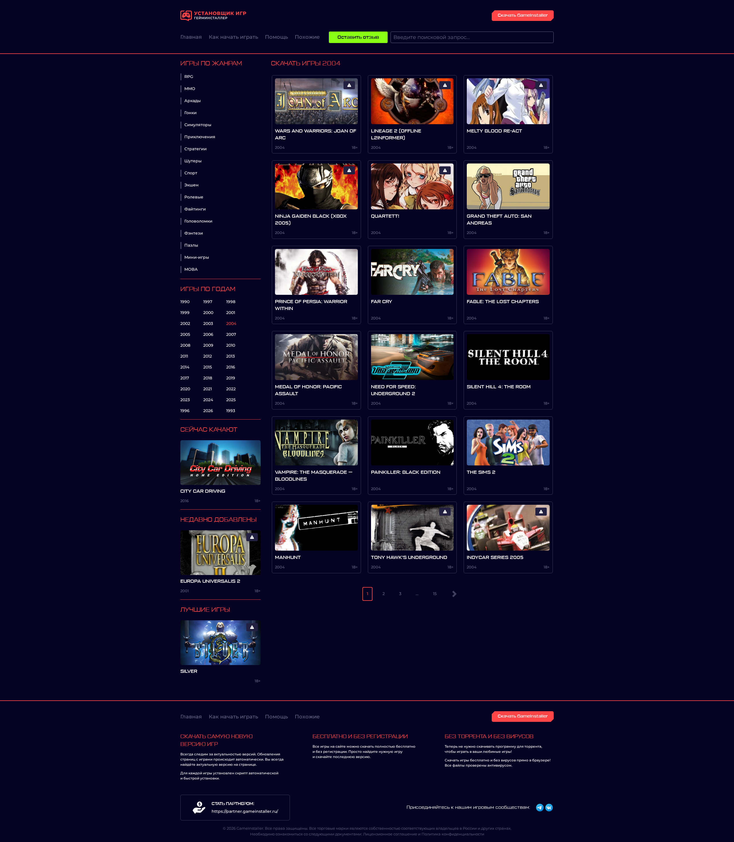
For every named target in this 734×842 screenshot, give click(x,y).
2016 (230, 367)
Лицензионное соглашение (390, 834)
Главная (191, 37)
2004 (231, 323)
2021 (207, 388)
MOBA (191, 269)
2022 (231, 388)
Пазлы (191, 245)
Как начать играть (233, 37)
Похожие (307, 37)
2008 (185, 345)
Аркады (192, 100)
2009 (208, 345)
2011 (184, 356)
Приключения (199, 136)
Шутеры (193, 160)
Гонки (190, 112)
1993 (230, 410)
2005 (185, 334)
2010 (230, 345)
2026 (208, 410)
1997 (207, 301)
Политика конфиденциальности (452, 834)
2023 (185, 399)
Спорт (190, 173)
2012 (207, 356)
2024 (208, 399)
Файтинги (195, 209)
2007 (231, 334)
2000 (208, 312)
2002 (185, 323)
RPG (188, 76)
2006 (208, 334)
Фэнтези (193, 233)
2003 (208, 323)
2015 (207, 367)
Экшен (191, 185)
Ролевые (193, 197)
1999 (185, 312)
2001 (230, 312)
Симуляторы (197, 124)
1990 (185, 301)
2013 (230, 356)
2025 (231, 399)
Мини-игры (196, 257)
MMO (189, 88)
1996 (185, 410)
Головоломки (198, 221)
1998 (230, 301)
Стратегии (195, 148)
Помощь (276, 37)
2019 (230, 378)
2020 (185, 388)
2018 (207, 378)
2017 (184, 378)
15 (435, 593)
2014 (184, 367)
